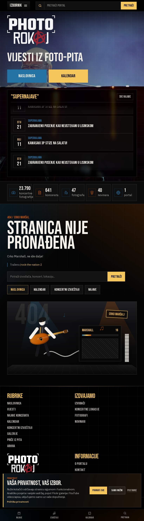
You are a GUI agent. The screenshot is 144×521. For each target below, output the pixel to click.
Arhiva (11, 446)
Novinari (80, 422)
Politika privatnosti (18, 501)
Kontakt (80, 470)
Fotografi (81, 415)
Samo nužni (116, 490)
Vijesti (11, 409)
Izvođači (80, 403)
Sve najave (125, 96)
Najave (92, 290)
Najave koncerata (18, 415)
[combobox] (82, 6)
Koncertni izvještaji (67, 290)
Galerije (12, 434)
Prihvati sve (98, 490)
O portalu (81, 464)
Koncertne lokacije (87, 409)
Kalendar (68, 75)
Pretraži (129, 5)
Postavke (132, 490)
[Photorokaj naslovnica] (31, 30)
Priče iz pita (14, 440)
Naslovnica (26, 75)
